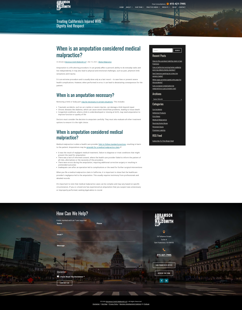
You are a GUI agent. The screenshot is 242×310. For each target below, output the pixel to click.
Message (61, 245)
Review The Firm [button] (164, 273)
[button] (240, 296)
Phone (99, 223)
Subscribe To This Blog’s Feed (163, 141)
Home (121, 7)
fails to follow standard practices (112, 144)
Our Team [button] (138, 7)
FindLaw (146, 304)
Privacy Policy (113, 304)
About (128, 7)
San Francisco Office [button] (164, 265)
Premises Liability (158, 130)
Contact (182, 7)
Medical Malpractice (105, 62)
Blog (174, 7)
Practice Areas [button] (152, 7)
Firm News (156, 116)
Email (60, 234)
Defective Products (159, 113)
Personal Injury (158, 127)
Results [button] (165, 7)
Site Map (104, 304)
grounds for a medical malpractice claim (103, 147)
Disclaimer (61, 272)
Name (59, 223)
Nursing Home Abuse (160, 123)
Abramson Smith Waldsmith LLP (75, 62)
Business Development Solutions (130, 304)
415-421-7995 (178, 3)
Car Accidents (157, 109)
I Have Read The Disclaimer (72, 277)
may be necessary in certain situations (97, 102)
